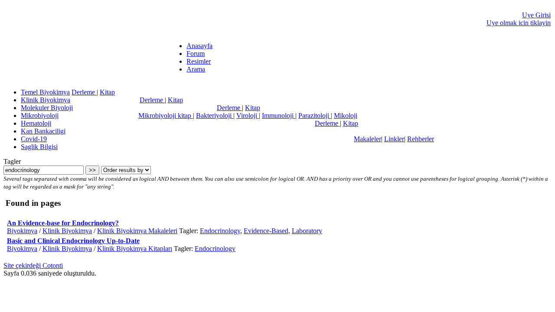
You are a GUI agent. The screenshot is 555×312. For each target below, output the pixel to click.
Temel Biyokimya (45, 92)
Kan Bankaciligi (43, 131)
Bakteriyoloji (214, 115)
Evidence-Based (266, 230)
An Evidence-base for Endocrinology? (63, 223)
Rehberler (420, 139)
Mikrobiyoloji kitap (165, 115)
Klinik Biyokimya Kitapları (134, 248)
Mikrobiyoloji (40, 115)
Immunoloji (278, 115)
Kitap (107, 92)
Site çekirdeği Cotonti (33, 265)
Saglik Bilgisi (39, 146)
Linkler (394, 139)
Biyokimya (22, 230)
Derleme (84, 92)
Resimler (198, 61)
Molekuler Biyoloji (47, 107)
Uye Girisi (536, 15)
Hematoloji (36, 123)
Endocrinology (220, 230)
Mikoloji (345, 115)
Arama (195, 69)
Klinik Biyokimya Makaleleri (137, 230)
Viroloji (247, 115)
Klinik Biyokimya (45, 100)
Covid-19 (34, 139)
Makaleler (367, 139)
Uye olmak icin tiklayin (518, 22)
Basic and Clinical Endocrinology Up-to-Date (73, 240)
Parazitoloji (314, 115)
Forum (195, 53)
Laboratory (307, 230)
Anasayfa (199, 45)
